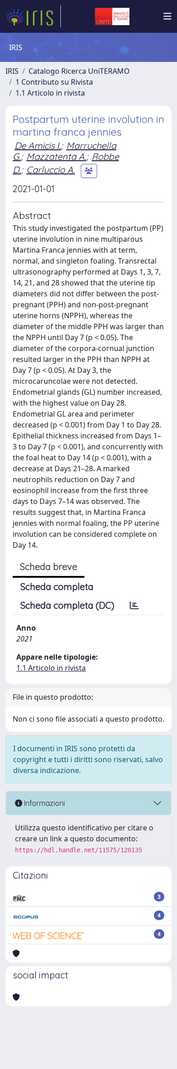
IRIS (12, 71)
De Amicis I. (38, 145)
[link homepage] (33, 16)
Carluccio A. (50, 169)
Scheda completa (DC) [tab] (67, 605)
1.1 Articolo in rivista (50, 93)
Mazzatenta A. (56, 156)
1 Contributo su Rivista (54, 82)
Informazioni (43, 803)
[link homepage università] (112, 16)
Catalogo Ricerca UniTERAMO (79, 71)
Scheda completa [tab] (56, 586)
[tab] (134, 605)
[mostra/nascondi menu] (167, 16)
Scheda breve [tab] (48, 566)
